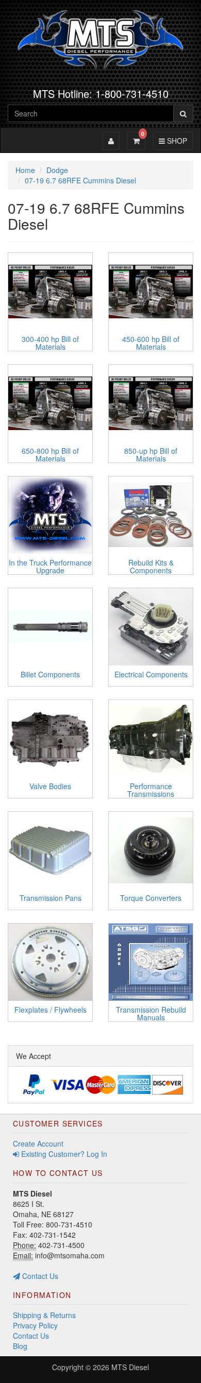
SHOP (175, 140)
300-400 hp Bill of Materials (50, 343)
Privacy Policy (35, 1325)
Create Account (38, 1143)
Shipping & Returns (44, 1315)
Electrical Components (151, 674)
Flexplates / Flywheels (50, 1009)
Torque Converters (150, 898)
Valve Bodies (50, 786)
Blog (20, 1346)
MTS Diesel (130, 1367)
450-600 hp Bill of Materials (150, 343)
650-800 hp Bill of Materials (50, 455)
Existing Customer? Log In (63, 1154)
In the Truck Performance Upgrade (50, 566)
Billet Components (50, 674)
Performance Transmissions (150, 790)
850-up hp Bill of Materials (150, 455)
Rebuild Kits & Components (151, 566)
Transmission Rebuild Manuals (151, 1013)
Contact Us (39, 1276)
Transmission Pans (50, 898)
